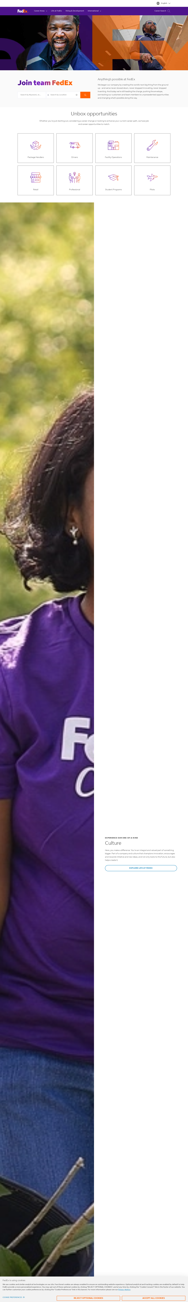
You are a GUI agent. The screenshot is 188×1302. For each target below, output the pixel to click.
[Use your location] (77, 95)
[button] (36, 148)
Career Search (160, 11)
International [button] (93, 11)
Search (85, 95)
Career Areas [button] (39, 11)
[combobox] (32, 95)
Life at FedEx (56, 11)
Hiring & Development (75, 11)
